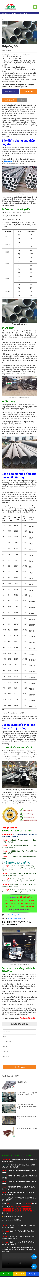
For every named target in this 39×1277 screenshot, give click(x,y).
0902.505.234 (6, 1209)
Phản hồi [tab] (22, 100)
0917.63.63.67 (26, 1207)
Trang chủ (4, 13)
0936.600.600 (27, 1209)
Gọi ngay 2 (20, 1274)
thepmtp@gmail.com (15, 915)
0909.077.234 (6, 1211)
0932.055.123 (16, 1209)
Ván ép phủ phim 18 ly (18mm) (27, 1128)
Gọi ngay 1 (7, 1274)
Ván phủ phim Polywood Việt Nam (26, 1117)
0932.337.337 (15, 1207)
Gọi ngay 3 (32, 1274)
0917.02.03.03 (17, 1211)
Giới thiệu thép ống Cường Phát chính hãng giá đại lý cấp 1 (27, 1093)
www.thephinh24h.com (15, 1220)
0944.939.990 (28, 1018)
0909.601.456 (27, 1211)
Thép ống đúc (13, 13)
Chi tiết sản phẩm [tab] (9, 100)
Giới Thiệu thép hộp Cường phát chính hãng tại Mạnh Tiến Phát (27, 1106)
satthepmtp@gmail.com (16, 918)
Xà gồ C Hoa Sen (22, 1082)
